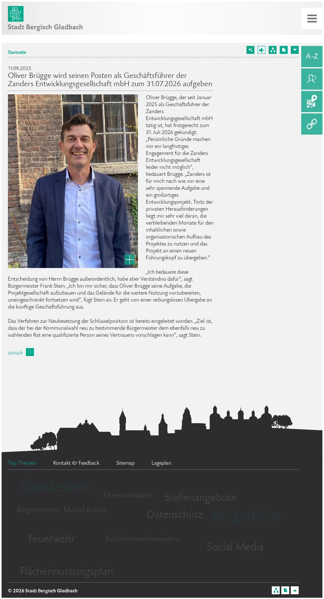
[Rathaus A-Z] (311, 56)
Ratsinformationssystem (142, 539)
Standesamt (55, 487)
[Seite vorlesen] (261, 50)
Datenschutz (175, 515)
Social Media (235, 547)
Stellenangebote (200, 498)
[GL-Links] (311, 124)
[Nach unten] (295, 50)
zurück (15, 353)
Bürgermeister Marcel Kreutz (62, 510)
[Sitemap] (273, 50)
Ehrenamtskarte (128, 496)
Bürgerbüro (246, 517)
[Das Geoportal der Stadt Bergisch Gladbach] (311, 101)
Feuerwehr (51, 539)
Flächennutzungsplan (66, 572)
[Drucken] (284, 50)
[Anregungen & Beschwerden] (311, 79)
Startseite (17, 52)
